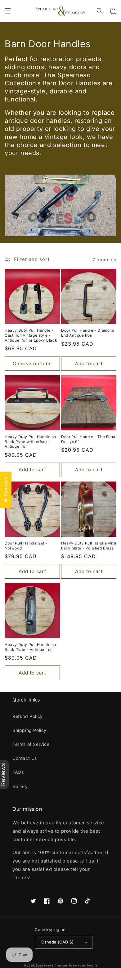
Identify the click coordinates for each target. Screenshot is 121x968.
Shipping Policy (29, 730)
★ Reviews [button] (6, 490)
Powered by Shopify (83, 965)
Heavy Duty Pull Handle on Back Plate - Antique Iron (30, 647)
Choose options (32, 363)
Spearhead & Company (52, 965)
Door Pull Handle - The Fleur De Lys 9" (88, 439)
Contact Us (24, 758)
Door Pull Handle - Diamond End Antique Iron (87, 333)
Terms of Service (31, 744)
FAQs (18, 772)
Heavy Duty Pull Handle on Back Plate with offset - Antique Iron (30, 441)
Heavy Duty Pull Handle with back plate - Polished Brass (88, 545)
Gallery (20, 786)
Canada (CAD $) (57, 941)
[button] (8, 11)
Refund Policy (27, 716)
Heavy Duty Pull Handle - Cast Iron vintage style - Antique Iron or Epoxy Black (31, 335)
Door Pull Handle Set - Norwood (26, 545)
